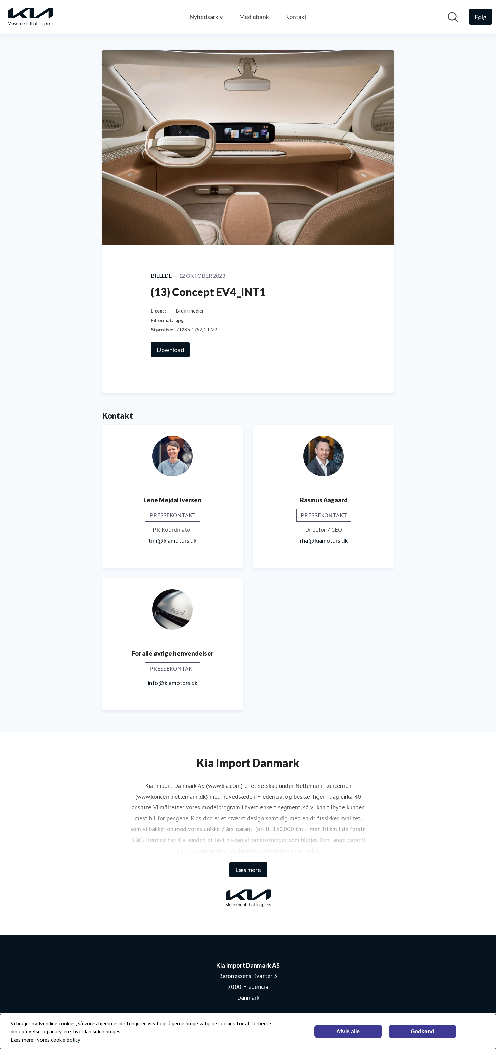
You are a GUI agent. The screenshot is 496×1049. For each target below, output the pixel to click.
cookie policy (65, 1039)
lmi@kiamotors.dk (172, 540)
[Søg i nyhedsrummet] (452, 16)
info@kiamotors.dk (172, 683)
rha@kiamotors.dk (324, 540)
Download (170, 349)
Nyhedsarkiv (206, 16)
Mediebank (254, 16)
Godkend (422, 1031)
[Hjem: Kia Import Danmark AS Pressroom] (30, 17)
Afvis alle (348, 1031)
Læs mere (248, 869)
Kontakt (296, 16)
